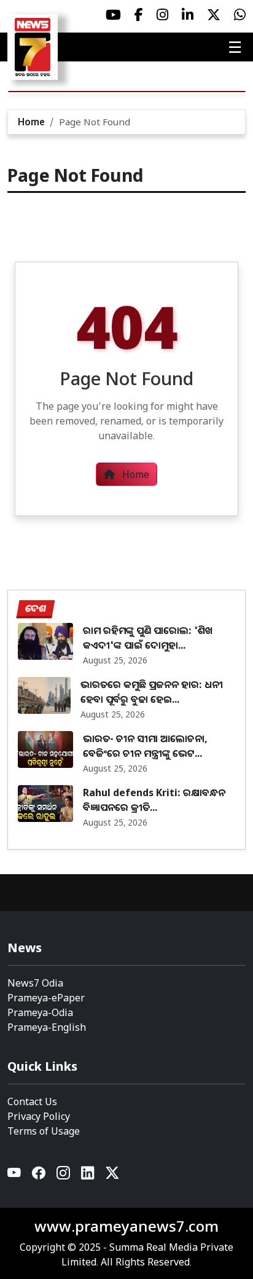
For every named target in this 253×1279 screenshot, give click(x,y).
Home (31, 121)
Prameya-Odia (40, 1012)
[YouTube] (14, 1175)
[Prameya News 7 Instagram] (162, 15)
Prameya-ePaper (46, 997)
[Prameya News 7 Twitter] (214, 15)
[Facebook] (39, 1175)
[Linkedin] (88, 1175)
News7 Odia (35, 983)
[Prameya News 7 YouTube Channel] (113, 15)
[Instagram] (63, 1175)
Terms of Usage (43, 1131)
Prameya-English (46, 1027)
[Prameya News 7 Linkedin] (187, 15)
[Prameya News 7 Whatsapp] (240, 15)
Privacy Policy (38, 1116)
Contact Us (32, 1101)
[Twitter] (112, 1175)
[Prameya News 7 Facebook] (138, 15)
